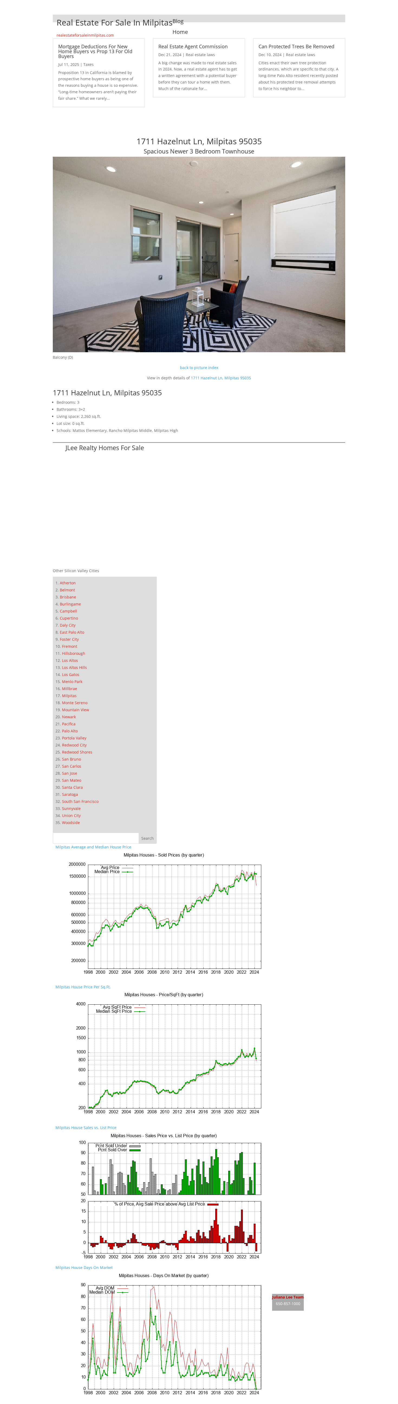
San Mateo (71, 780)
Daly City (68, 625)
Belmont (67, 589)
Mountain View (75, 709)
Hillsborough (73, 653)
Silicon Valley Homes (312, 1336)
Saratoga (70, 794)
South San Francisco (80, 801)
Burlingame (70, 604)
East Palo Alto (72, 632)
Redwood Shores (77, 752)
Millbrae (69, 688)
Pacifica (69, 723)
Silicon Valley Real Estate (308, 1326)
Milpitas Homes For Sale (294, 1277)
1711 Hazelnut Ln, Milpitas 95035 (221, 377)
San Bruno (71, 759)
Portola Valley (74, 738)
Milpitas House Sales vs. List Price (86, 1127)
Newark (69, 716)
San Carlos (71, 766)
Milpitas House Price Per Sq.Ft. (83, 986)
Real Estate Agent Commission (193, 46)
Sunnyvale (71, 808)
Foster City (69, 639)
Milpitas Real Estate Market (297, 1287)
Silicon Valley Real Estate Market (301, 1347)
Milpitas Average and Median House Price (93, 847)
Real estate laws (200, 54)
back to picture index (199, 367)
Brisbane (68, 597)
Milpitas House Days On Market (84, 1267)
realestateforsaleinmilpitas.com (85, 35)
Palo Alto (70, 730)
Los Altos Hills (74, 667)
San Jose (69, 773)
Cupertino (69, 618)
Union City (71, 815)
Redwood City (74, 745)
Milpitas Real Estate (290, 1267)
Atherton (68, 582)
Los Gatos (70, 674)
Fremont (69, 646)
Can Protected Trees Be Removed (296, 46)
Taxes (88, 64)
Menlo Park (72, 681)
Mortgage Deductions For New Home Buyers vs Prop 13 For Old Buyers (95, 51)
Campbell (68, 611)
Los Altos (70, 660)
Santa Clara (72, 787)
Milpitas (69, 695)
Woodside (71, 822)
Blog (178, 21)
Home (180, 32)
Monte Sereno (74, 702)
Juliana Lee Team (288, 1297)
